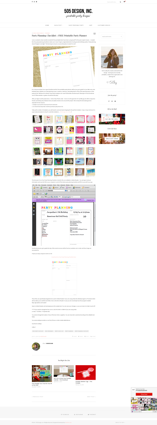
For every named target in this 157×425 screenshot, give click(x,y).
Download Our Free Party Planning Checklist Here (64, 257)
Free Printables (38, 33)
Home (47, 25)
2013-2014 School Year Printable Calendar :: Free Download (62, 379)
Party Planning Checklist (81, 331)
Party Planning (69, 331)
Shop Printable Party (76, 25)
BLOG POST (58, 25)
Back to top (120, 422)
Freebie (47, 33)
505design (43, 336)
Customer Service (104, 25)
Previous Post (37, 396)
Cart (90, 25)
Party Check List (59, 331)
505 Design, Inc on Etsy (65, 112)
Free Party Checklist (38, 331)
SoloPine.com (68, 422)
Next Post (91, 396)
